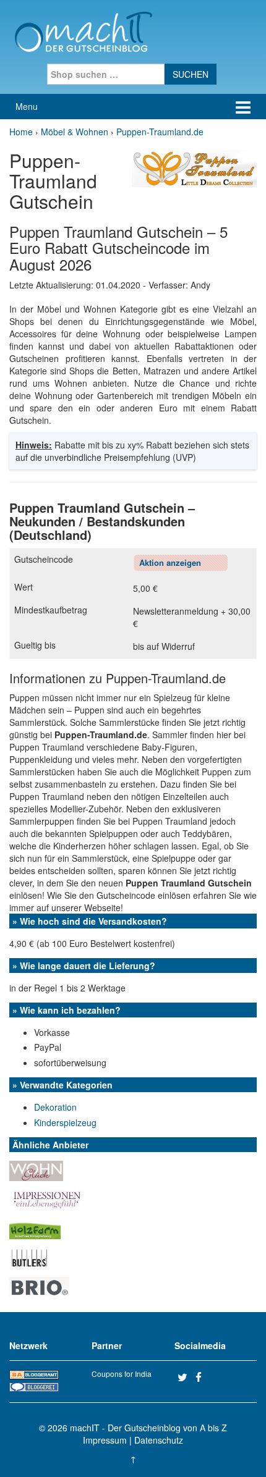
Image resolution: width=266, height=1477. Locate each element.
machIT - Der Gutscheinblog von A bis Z (148, 1427)
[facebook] (202, 1377)
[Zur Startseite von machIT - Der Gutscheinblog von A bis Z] (83, 30)
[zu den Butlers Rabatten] (29, 1256)
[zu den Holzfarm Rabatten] (35, 1227)
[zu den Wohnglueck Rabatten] (36, 1170)
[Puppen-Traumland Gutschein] (194, 167)
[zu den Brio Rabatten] (39, 1285)
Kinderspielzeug (65, 1122)
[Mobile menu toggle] (243, 106)
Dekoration (55, 1107)
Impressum (105, 1440)
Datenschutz (158, 1440)
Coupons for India (122, 1373)
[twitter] (185, 1377)
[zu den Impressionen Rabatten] (46, 1198)
